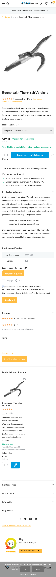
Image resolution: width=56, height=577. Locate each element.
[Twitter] (25, 519)
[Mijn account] (41, 3)
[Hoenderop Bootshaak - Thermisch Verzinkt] (14, 389)
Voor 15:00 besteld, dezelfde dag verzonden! (25, 178)
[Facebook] (20, 519)
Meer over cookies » (28, 574)
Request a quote (13, 273)
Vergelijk (9, 281)
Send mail (9, 300)
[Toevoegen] (15, 465)
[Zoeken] (7, 3)
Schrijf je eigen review (14, 359)
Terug (7, 17)
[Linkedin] (36, 519)
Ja (25, 569)
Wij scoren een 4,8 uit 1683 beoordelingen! (24, 185)
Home (13, 17)
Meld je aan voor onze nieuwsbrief (16, 525)
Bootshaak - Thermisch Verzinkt (12, 404)
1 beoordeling (19, 99)
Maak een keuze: (10, 125)
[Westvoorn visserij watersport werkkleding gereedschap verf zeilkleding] (28, 3)
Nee (37, 569)
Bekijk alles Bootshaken (12, 102)
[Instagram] (30, 519)
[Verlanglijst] (46, 3)
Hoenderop (37, 99)
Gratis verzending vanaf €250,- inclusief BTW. (25, 182)
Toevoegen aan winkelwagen (30, 155)
